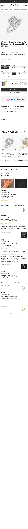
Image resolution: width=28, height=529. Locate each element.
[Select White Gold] (3, 150)
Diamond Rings (17, 9)
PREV (10, 313)
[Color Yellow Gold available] (5, 62)
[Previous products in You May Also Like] (22, 132)
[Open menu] (2, 5)
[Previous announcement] (2, 1)
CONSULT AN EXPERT (14, 92)
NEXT (17, 313)
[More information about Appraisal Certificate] (13, 84)
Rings (11, 9)
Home (2, 9)
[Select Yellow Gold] (4, 149)
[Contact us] (24, 5)
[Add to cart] (15, 150)
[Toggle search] (4, 5)
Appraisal (10, 83)
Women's (6, 9)
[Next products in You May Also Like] (24, 132)
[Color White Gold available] (2, 62)
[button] (14, 99)
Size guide (24, 71)
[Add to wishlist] (25, 89)
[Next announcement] (26, 1)
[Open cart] (26, 5)
